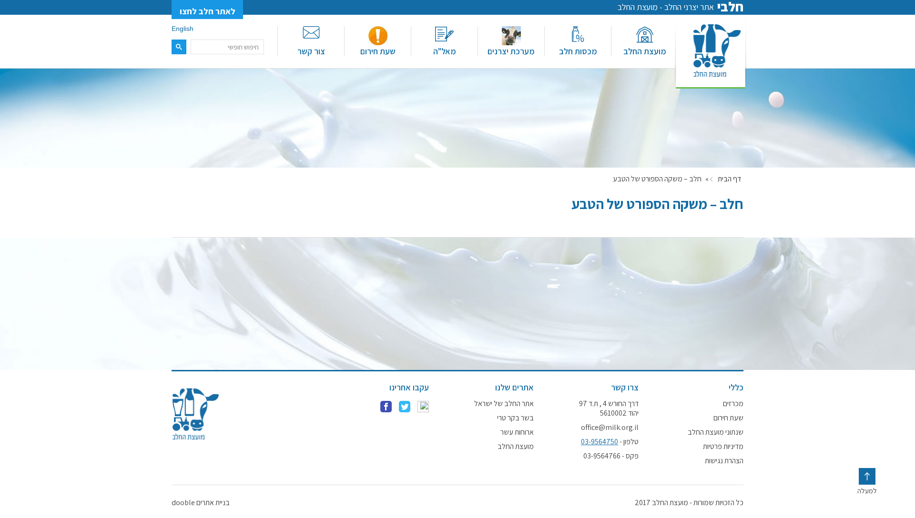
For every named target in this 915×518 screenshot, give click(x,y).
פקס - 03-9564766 (611, 456)
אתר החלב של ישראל (504, 403)
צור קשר (311, 51)
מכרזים (733, 403)
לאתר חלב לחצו (207, 11)
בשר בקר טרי (515, 418)
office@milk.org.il (610, 427)
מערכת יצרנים (511, 51)
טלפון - (610, 442)
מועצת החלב (644, 51)
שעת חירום (378, 51)
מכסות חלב (578, 51)
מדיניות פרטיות (723, 446)
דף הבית (729, 179)
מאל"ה (444, 51)
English (182, 28)
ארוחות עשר (517, 432)
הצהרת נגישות (724, 461)
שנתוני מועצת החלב (715, 432)
